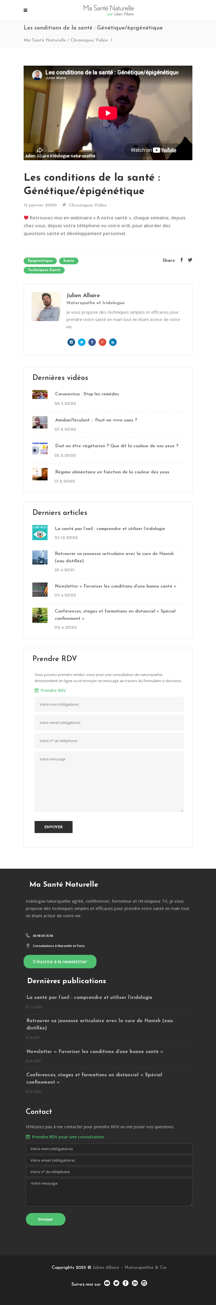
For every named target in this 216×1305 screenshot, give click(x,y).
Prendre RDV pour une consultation (67, 1136)
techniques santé (44, 270)
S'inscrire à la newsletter (60, 961)
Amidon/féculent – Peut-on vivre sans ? (96, 420)
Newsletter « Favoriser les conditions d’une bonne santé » (115, 586)
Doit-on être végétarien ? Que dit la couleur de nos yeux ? (116, 446)
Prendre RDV (52, 690)
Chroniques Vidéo (89, 40)
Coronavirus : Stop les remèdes (87, 394)
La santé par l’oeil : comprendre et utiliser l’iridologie (110, 529)
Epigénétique (40, 261)
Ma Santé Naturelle (45, 40)
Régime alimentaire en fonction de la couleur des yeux (112, 472)
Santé (68, 261)
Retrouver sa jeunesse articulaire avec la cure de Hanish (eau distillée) (114, 557)
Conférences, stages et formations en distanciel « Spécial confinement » (115, 615)
